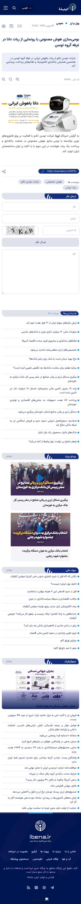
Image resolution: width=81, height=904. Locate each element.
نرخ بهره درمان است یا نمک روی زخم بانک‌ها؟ (53, 359)
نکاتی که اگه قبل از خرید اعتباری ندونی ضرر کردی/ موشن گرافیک (43, 576)
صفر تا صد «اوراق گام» (65, 648)
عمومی (59, 23)
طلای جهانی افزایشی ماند (63, 786)
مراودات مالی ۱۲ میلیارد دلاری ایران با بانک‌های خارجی (49, 332)
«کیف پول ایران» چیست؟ (63, 584)
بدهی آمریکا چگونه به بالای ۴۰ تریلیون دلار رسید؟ (51, 780)
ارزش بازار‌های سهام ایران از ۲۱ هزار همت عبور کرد (51, 323)
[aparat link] (44, 887)
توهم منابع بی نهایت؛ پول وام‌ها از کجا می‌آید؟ (53, 441)
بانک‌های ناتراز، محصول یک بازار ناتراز (57, 432)
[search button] (14, 8)
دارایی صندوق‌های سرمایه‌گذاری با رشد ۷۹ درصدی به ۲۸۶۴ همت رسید (42, 750)
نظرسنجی (37, 859)
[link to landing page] (58, 7)
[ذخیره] (11, 26)
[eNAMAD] (40, 899)
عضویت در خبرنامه (18, 852)
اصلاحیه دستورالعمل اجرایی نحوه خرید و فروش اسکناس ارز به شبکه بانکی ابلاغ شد (43, 423)
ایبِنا (57, 136)
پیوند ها (44, 852)
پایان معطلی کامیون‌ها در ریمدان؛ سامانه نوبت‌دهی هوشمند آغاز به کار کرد (42, 800)
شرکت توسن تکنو (30, 182)
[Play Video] (40, 479)
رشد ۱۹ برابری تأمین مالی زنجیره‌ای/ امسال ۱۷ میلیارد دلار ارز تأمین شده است (43, 391)
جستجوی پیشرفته (19, 859)
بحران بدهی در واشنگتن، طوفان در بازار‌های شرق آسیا (49, 742)
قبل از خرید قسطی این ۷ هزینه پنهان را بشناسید (51, 591)
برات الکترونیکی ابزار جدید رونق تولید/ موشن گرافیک (49, 606)
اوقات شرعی (52, 859)
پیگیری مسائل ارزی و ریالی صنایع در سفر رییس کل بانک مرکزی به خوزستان (43, 379)
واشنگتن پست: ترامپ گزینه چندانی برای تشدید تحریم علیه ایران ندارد (42, 760)
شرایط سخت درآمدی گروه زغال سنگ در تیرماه (52, 774)
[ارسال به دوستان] (19, 26)
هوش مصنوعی (54, 182)
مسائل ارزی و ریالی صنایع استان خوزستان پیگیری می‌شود (47, 412)
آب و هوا (66, 859)
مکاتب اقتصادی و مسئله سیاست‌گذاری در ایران (52, 599)
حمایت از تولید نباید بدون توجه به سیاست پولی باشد (49, 808)
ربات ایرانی (71, 188)
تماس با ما (70, 852)
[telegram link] (52, 887)
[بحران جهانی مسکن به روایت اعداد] (40, 688)
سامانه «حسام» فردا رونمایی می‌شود (58, 736)
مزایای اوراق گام (68, 641)
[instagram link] (36, 887)
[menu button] (5, 8)
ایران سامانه (33, 877)
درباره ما (57, 852)
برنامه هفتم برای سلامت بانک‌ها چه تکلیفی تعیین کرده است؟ (45, 368)
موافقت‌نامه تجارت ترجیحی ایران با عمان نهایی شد (50, 768)
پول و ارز (74, 23)
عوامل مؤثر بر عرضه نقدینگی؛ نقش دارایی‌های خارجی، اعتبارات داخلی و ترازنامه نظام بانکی (42, 728)
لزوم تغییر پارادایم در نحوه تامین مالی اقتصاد (53, 633)
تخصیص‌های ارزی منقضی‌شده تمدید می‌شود (53, 350)
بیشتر (7, 456)
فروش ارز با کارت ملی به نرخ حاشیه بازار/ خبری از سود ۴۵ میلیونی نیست (42, 717)
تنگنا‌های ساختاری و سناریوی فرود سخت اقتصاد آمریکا (49, 341)
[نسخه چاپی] (3, 26)
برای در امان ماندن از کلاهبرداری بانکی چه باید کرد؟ (50, 626)
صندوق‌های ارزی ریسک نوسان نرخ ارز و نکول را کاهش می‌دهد (44, 792)
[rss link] (28, 887)
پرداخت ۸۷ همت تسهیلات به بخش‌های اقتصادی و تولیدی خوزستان (43, 402)
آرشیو (34, 852)
